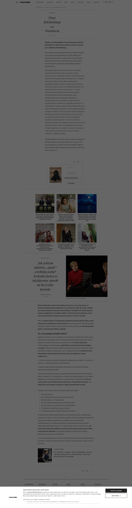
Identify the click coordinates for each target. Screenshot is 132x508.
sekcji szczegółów (87, 505)
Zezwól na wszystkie (116, 490)
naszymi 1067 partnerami (34, 492)
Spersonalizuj (115, 495)
